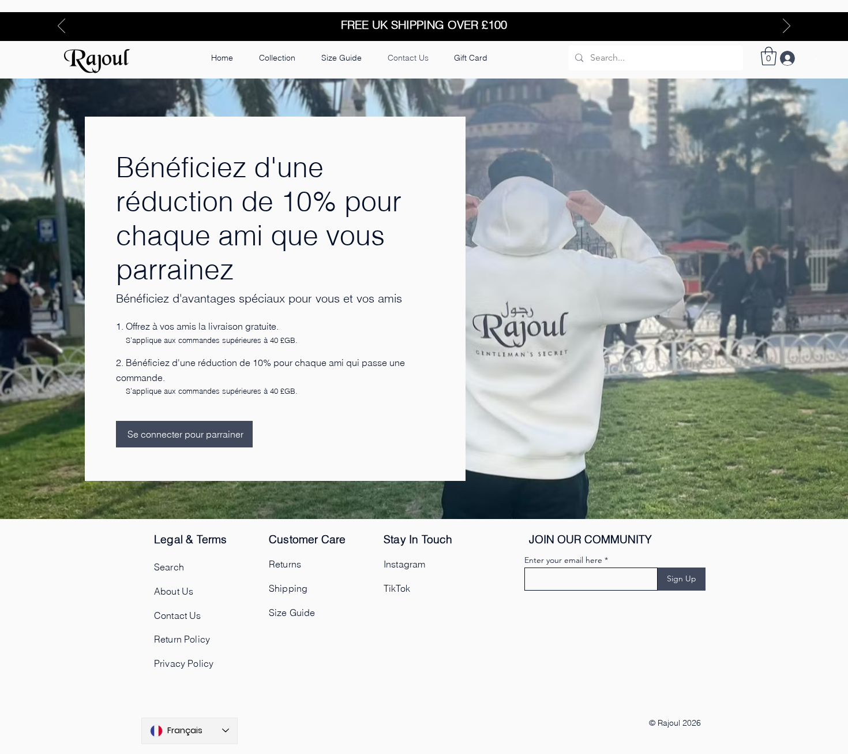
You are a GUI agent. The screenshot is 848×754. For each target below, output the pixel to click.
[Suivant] (786, 26)
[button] (341, 57)
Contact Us (177, 615)
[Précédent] (61, 26)
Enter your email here (563, 560)
